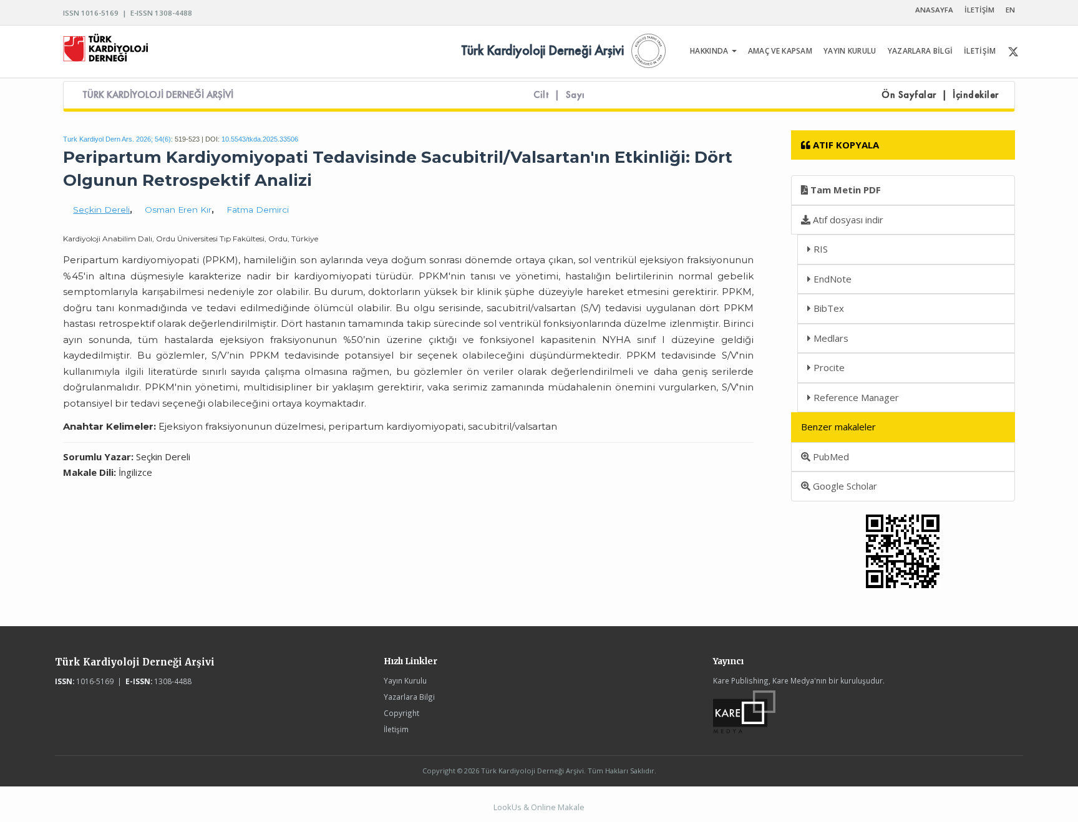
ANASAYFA (934, 9)
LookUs (507, 807)
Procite (828, 367)
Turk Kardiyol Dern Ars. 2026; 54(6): (118, 139)
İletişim (396, 729)
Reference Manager (855, 397)
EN (1010, 9)
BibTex (827, 308)
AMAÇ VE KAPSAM (780, 51)
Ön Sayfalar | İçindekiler (940, 95)
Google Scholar (843, 486)
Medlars (829, 338)
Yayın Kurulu (405, 680)
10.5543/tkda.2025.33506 (259, 139)
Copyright (401, 713)
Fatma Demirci (257, 210)
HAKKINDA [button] (710, 51)
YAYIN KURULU (849, 51)
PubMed (829, 456)
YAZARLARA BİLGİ (920, 51)
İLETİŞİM (979, 9)
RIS (819, 249)
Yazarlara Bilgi (409, 697)
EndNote (831, 279)
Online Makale (558, 807)
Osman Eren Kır (178, 210)
